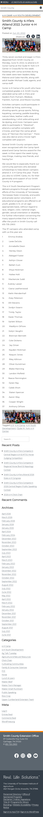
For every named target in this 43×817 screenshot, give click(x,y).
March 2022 (7, 603)
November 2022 (9, 574)
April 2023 (6, 556)
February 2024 (8, 535)
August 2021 (7, 628)
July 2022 (6, 588)
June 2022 (6, 592)
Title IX (6, 802)
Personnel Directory (12, 794)
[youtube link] (35, 755)
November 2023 (9, 542)
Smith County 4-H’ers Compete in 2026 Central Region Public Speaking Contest (20, 486)
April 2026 (6, 514)
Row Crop (6, 696)
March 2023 (7, 560)
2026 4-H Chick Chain (13, 495)
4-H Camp (6, 646)
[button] (4, 2)
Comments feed (9, 718)
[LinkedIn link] (38, 36)
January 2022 (8, 610)
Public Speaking (9, 692)
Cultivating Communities (13, 664)
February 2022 (8, 606)
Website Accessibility (22, 805)
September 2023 (9, 549)
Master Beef (7, 682)
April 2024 (6, 532)
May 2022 (6, 596)
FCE (3, 671)
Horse (4, 675)
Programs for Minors (20, 802)
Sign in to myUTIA (11, 812)
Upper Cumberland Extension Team (18, 700)
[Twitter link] (33, 36)
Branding (7, 805)
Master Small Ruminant (12, 689)
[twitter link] (29, 755)
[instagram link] (23, 755)
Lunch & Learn (8, 678)
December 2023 (9, 539)
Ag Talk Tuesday (9, 653)
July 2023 (6, 553)
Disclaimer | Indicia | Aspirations (16, 799)
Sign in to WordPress (30, 812)
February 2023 (8, 564)
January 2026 (8, 524)
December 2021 (9, 613)
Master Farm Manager (11, 685)
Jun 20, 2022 (19, 33)
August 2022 (7, 585)
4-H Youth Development (13, 650)
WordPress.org (8, 722)
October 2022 (8, 578)
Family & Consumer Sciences (14, 667)
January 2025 (8, 528)
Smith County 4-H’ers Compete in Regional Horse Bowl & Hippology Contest (18, 466)
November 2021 (9, 617)
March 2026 (7, 517)
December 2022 (9, 571)
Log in (4, 711)
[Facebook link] (28, 36)
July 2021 (6, 631)
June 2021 (6, 635)
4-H (12, 425)
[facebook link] (16, 755)
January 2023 (8, 567)
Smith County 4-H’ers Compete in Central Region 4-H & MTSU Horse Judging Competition (19, 454)
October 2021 (8, 621)
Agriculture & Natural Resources (16, 657)
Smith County (7, 8)
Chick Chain (7, 660)
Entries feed (7, 714)
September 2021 (9, 624)
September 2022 (9, 581)
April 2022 (6, 599)
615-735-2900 (11, 744)
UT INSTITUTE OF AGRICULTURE (24, 2)
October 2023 (8, 546)
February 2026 (8, 521)
